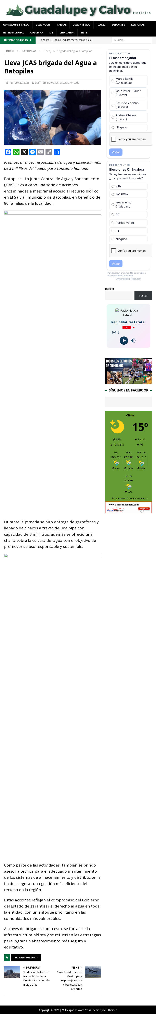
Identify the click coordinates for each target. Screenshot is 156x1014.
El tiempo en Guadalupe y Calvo (129, 498)
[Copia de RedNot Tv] (128, 382)
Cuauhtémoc (81, 24)
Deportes (118, 24)
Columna (36, 32)
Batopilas (53, 82)
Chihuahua (67, 32)
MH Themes (110, 1010)
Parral (61, 24)
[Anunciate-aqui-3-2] (128, 511)
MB (51, 32)
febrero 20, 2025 (19, 82)
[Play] (124, 340)
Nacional (137, 24)
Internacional (13, 32)
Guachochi (43, 24)
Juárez (101, 24)
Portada (74, 82)
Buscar (109, 289)
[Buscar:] (131, 40)
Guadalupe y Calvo (16, 24)
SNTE (84, 32)
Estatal (64, 82)
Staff (38, 82)
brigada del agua (26, 957)
